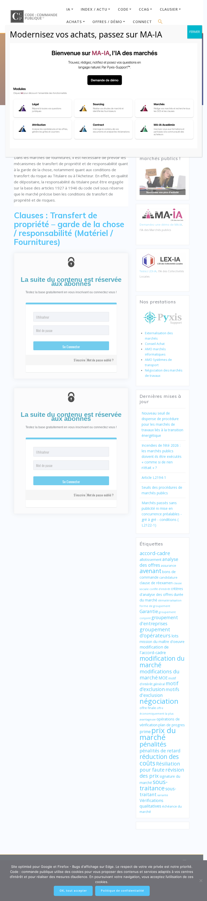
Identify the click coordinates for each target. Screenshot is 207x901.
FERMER (194, 32)
